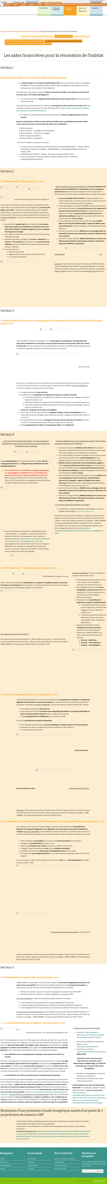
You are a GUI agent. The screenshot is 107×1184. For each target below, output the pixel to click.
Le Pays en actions (69, 9)
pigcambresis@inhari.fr (85, 511)
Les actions (30, 1169)
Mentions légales (5, 1165)
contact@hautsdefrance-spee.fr (89, 1052)
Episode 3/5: (42, 1134)
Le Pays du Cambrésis (56, 9)
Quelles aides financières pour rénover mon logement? (68, 1134)
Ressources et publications (83, 9)
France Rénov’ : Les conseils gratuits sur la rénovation (24, 41)
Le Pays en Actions (13, 31)
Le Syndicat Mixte (32, 1165)
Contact (2, 1169)
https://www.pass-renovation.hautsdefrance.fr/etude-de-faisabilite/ (90, 1034)
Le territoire (44, 8)
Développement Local (82, 36)
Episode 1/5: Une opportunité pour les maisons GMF (56, 1131)
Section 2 (15, 4)
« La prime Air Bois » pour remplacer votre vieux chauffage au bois (28, 43)
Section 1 (7, 4)
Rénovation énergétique (30, 31)
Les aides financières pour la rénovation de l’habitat (63, 41)
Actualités (95, 8)
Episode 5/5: (73, 1136)
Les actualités (31, 1159)
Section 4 (31, 4)
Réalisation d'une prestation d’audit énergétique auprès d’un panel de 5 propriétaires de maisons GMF (75, 4)
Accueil (3, 31)
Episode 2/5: (80, 1131)
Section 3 (23, 4)
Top (102, 1179)
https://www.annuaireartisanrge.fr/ (32, 110)
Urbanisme (25, 36)
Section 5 (39, 4)
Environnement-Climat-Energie (41, 36)
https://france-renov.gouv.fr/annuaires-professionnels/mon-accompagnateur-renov (79, 530)
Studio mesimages (99, 1181)
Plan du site (3, 1162)
